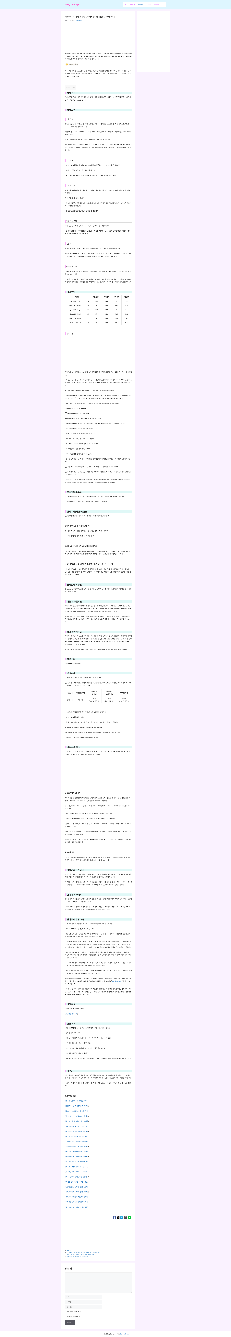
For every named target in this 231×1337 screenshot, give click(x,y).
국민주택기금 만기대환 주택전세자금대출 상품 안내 (80, 1254)
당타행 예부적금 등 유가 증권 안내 (76, 1126)
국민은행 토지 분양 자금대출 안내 (76, 1172)
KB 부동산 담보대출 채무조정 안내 (76, 1167)
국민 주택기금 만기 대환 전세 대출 (76, 1207)
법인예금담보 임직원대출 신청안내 (76, 1187)
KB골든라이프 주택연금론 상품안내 (76, 1156)
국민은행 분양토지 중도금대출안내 (76, 1197)
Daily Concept (72, 4)
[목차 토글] (72, 87)
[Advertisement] (82, 37)
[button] (163, 4)
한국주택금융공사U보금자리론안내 (76, 1146)
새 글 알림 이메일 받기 (74, 1317)
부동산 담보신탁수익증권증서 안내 (76, 1202)
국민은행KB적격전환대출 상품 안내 (76, 1192)
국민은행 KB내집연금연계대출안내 (76, 1151)
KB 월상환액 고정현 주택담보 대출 (76, 1182)
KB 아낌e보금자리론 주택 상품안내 (76, 1101)
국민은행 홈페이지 (71, 1014)
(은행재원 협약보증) (72, 1252)
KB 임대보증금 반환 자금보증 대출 (76, 1136)
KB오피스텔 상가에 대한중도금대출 (76, 1121)
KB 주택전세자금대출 (83, 1252)
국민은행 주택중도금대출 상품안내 (76, 1162)
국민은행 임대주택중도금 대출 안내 (76, 1116)
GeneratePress (124, 1334)
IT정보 (149, 4)
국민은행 (92, 1252)
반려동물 (156, 4)
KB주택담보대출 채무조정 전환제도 (76, 1177)
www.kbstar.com (117, 981)
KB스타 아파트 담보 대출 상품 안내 (76, 1111)
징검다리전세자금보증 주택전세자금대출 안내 (79, 1256)
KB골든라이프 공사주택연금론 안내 (76, 1106)
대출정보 (140, 4)
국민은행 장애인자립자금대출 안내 (76, 1141)
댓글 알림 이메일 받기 (74, 1311)
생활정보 (132, 4)
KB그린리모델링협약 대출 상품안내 (76, 1131)
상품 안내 (97, 1252)
